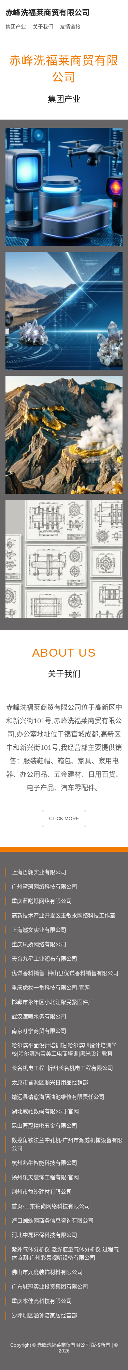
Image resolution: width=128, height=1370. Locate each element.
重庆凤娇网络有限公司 (39, 944)
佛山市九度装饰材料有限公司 (47, 1272)
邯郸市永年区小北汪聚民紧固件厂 (53, 1002)
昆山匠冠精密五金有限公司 (44, 1126)
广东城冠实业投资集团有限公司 (50, 1287)
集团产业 (15, 27)
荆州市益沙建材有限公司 (42, 1192)
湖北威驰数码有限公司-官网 (45, 1111)
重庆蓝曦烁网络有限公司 (42, 901)
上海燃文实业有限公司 (39, 930)
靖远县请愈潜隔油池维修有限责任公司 (58, 1097)
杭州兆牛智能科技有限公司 (44, 1163)
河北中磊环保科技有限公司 (44, 1235)
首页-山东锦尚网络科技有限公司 (51, 1206)
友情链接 (70, 27)
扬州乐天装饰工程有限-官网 (45, 1177)
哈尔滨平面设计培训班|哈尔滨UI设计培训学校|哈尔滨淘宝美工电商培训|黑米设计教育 (64, 1050)
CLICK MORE (64, 818)
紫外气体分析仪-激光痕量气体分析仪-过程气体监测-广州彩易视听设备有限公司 (65, 1254)
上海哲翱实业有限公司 (39, 872)
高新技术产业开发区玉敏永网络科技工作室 (63, 915)
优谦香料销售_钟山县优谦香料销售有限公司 (65, 973)
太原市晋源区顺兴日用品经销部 (50, 1082)
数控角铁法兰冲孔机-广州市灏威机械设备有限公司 (67, 1144)
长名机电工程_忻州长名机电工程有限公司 (62, 1068)
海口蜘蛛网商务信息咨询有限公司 (53, 1221)
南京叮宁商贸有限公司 (39, 1031)
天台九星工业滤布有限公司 (44, 959)
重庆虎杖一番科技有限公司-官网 (51, 988)
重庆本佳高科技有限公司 (42, 1301)
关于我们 (43, 27)
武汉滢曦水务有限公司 (39, 1017)
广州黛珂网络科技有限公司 (44, 887)
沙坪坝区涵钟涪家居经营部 (44, 1315)
